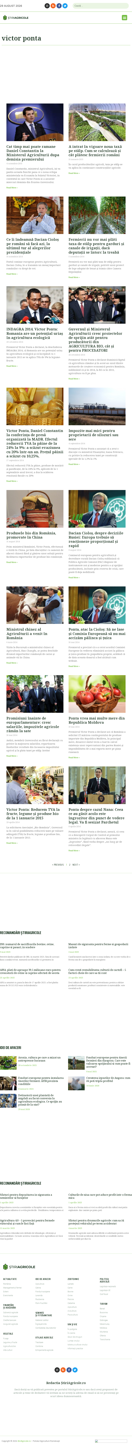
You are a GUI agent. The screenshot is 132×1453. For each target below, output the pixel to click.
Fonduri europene (10, 1316)
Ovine (70, 1295)
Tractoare (39, 1342)
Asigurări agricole (10, 1324)
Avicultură (72, 1311)
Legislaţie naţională (108, 1286)
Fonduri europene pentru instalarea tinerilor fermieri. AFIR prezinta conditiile (41, 1081)
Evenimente (8, 1295)
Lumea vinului (74, 1341)
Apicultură (72, 1307)
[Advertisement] (66, 72)
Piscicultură (73, 1315)
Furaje (5, 1338)
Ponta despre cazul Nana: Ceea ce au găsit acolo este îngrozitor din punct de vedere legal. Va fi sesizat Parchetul (96, 815)
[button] (124, 17)
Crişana (103, 1316)
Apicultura (39, 1284)
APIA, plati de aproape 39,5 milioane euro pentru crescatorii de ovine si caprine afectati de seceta (30, 971)
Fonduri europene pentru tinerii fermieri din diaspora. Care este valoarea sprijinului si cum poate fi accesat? (108, 1062)
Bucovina (104, 1312)
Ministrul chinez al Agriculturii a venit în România (26, 633)
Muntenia (104, 1332)
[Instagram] (47, 5)
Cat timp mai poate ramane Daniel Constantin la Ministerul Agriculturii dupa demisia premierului (32, 153)
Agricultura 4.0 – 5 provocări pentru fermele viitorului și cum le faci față (27, 1222)
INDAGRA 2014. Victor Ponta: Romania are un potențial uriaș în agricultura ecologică (34, 333)
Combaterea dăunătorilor (45, 1328)
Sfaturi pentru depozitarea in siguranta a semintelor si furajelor (26, 1196)
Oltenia (103, 1336)
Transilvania (105, 1339)
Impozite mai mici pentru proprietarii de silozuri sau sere (93, 434)
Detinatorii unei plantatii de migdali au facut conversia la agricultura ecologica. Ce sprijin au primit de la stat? (40, 1099)
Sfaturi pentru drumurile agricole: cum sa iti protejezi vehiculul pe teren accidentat (96, 1222)
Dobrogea (104, 1320)
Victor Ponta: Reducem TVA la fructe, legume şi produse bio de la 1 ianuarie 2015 (33, 813)
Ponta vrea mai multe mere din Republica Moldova (97, 720)
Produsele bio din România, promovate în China (31, 535)
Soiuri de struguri (75, 1337)
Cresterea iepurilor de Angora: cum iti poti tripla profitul (108, 1079)
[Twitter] (65, 5)
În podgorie (72, 1329)
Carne (70, 1288)
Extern (6, 1292)
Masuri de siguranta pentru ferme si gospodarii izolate (98, 945)
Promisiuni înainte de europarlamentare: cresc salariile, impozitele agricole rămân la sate (32, 724)
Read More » (12, 188)
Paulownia (39, 1299)
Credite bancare (9, 1320)
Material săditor (41, 1320)
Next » (76, 865)
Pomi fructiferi (41, 1303)
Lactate (71, 1284)
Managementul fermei (12, 1288)
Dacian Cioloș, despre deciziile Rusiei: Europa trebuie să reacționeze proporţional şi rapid (96, 539)
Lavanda (38, 1295)
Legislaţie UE (105, 1290)
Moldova (103, 1328)
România (7, 1284)
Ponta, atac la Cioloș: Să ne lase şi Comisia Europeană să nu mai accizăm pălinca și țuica (97, 633)
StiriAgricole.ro (24, 1441)
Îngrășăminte (41, 1324)
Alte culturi (7, 1350)
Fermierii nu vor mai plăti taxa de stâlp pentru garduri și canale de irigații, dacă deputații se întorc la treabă (96, 245)
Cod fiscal (104, 1294)
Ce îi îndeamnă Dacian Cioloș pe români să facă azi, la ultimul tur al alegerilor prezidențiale (32, 245)
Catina (38, 1288)
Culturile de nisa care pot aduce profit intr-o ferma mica (100, 1196)
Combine (39, 1346)
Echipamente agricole (44, 1350)
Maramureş (104, 1324)
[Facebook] (59, 5)
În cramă (71, 1333)
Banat (102, 1309)
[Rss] (53, 5)
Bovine (70, 1292)
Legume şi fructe (10, 1342)
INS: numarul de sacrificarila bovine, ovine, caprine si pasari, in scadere (27, 945)
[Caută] (125, 6)
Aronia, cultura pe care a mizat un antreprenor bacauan (39, 1059)
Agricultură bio (9, 1346)
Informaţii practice (75, 1348)
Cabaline (71, 1303)
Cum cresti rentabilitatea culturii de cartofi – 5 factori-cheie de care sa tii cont (97, 971)
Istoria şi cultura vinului (77, 1345)
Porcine (71, 1299)
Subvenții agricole (10, 1312)
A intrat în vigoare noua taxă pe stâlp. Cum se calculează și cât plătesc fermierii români (95, 150)
